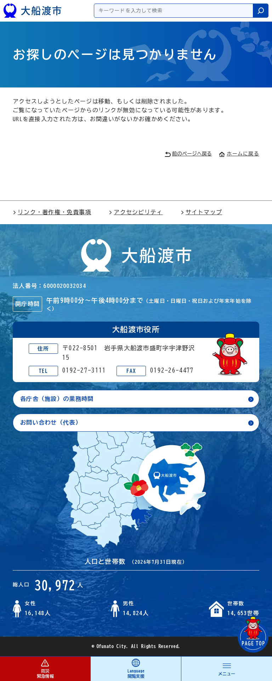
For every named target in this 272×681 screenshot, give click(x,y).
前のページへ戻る (192, 153)
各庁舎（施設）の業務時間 (57, 399)
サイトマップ (204, 212)
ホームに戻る (243, 153)
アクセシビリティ (138, 212)
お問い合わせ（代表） (50, 422)
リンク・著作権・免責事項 (54, 212)
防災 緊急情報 (45, 673)
